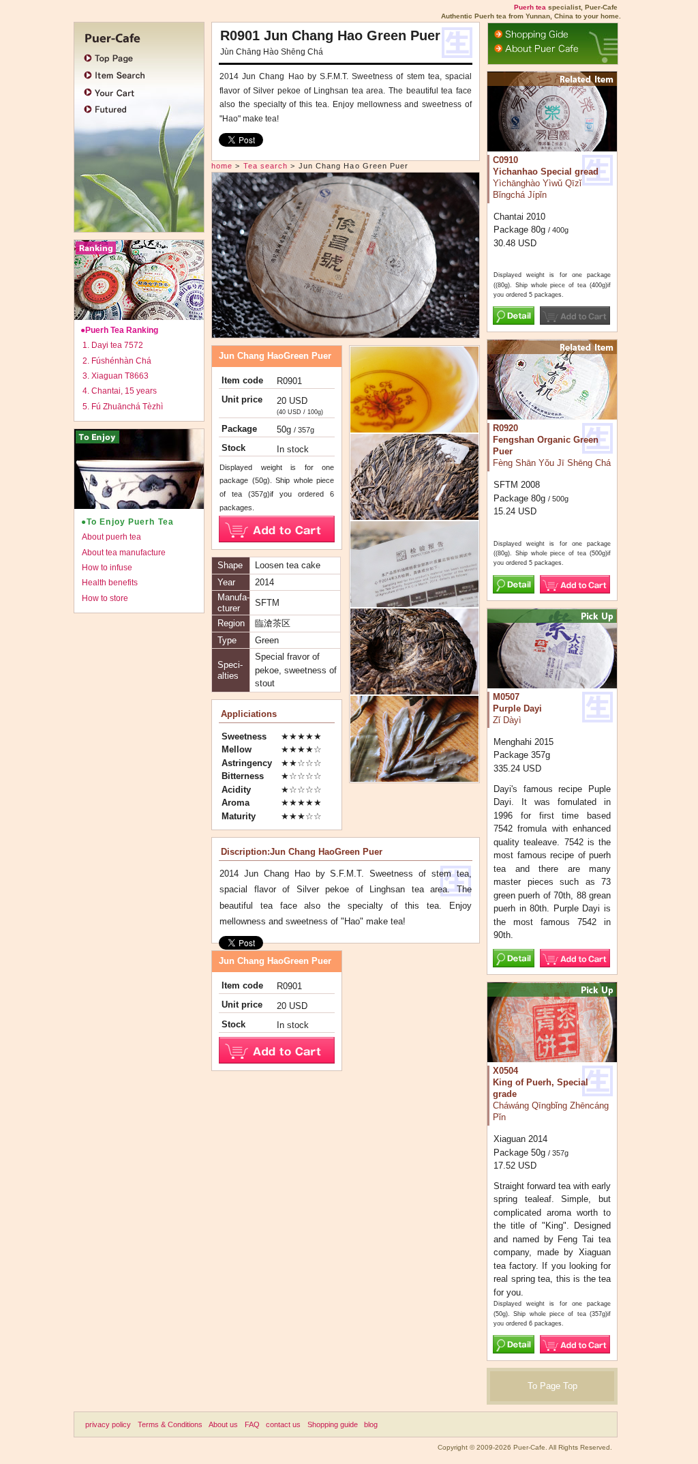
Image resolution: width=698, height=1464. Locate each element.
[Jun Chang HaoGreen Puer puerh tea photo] (345, 331)
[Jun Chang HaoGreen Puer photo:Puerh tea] (414, 601)
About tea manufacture (124, 552)
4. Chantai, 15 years (119, 391)
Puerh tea (530, 7)
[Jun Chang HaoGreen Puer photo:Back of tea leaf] (414, 689)
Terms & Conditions (170, 1424)
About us (223, 1424)
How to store (105, 598)
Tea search (265, 166)
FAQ (252, 1424)
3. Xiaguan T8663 (115, 376)
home (221, 166)
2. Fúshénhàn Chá (116, 361)
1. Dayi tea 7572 (112, 345)
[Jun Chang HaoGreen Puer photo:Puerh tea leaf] (414, 514)
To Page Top (552, 1386)
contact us (283, 1424)
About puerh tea (111, 537)
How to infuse (107, 567)
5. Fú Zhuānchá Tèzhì (122, 406)
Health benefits (110, 582)
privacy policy (108, 1424)
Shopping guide (332, 1424)
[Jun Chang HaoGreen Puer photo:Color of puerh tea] (414, 427)
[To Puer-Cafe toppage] (135, 36)
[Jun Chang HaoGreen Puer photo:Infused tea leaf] (414, 776)
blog (371, 1424)
